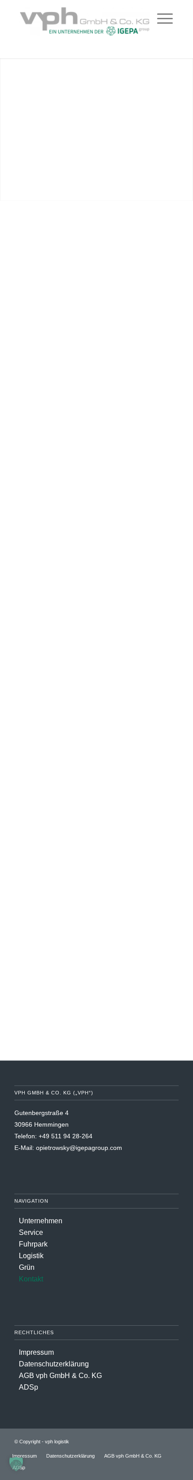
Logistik (31, 1255)
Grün (27, 1267)
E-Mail (27, 350)
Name (26, 309)
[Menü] (165, 18)
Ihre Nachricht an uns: (54, 433)
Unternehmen (40, 1221)
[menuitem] (165, 18)
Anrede (26, 267)
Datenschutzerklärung (54, 1364)
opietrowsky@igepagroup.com (79, 1147)
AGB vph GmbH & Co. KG (60, 1375)
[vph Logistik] (84, 18)
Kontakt (31, 1279)
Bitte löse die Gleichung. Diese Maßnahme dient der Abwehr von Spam (94, 559)
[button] (16, 1464)
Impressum (36, 1352)
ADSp (28, 1387)
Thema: (29, 392)
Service (31, 1232)
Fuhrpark (33, 1244)
